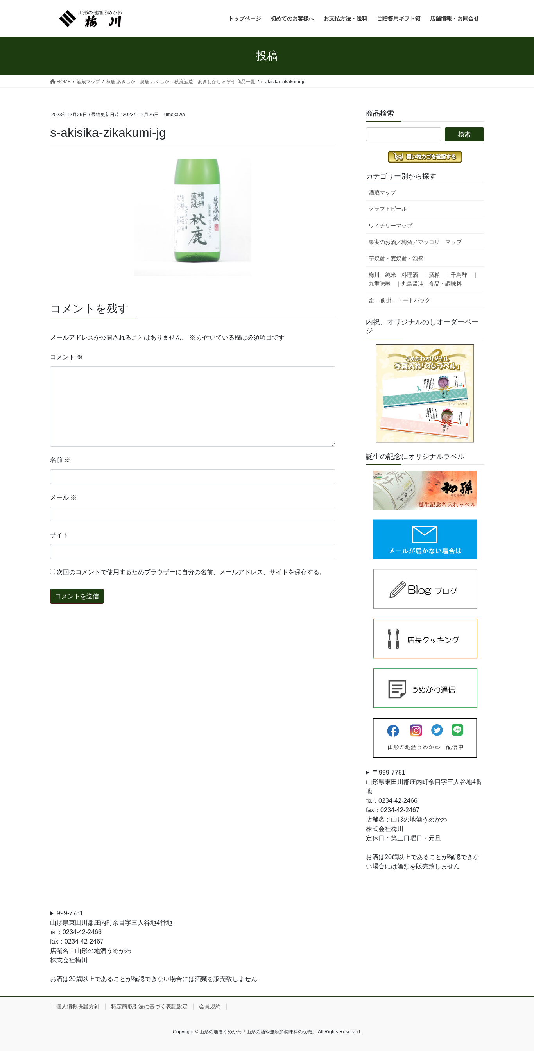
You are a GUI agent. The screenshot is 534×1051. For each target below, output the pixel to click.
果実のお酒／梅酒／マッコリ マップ (415, 242)
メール (63, 497)
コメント (66, 357)
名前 (60, 460)
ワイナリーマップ (390, 225)
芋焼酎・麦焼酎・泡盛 (396, 258)
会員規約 (210, 1006)
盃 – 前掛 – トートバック (399, 300)
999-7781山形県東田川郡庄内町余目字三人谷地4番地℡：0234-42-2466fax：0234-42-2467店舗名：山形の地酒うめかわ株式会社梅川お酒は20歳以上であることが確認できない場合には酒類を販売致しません (153, 946)
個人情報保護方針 (78, 1006)
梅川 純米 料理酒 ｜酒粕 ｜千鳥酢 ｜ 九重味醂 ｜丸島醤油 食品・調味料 (426, 279)
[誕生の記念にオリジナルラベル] (425, 490)
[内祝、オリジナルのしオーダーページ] (425, 393)
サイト (59, 535)
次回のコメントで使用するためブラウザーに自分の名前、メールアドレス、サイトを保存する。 (191, 572)
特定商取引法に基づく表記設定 (149, 1006)
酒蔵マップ (382, 192)
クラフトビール (388, 209)
